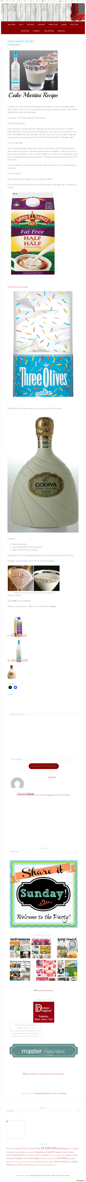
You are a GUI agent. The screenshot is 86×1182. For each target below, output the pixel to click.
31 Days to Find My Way (30, 1148)
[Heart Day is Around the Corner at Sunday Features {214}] (46, 971)
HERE (14, 601)
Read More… (52, 777)
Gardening (62, 1093)
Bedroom (48, 1093)
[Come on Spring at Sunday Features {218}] (41, 948)
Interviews (50, 1158)
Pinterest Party (32, 1161)
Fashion (9, 1155)
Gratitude (68, 1155)
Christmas (9, 1152)
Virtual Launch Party (25, 1165)
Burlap (76, 1148)
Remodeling (39, 1093)
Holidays (18, 1158)
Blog (59, 1148)
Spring (69, 1161)
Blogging (65, 1148)
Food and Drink (35, 1155)
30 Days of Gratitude (13, 1148)
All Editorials (49, 1148)
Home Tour (43, 1158)
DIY (53, 1152)
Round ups (45, 1161)
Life (55, 1158)
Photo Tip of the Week (22, 1161)
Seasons (51, 1162)
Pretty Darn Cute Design (60, 1175)
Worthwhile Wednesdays (50, 1164)
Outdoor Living (10, 1162)
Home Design (34, 1158)
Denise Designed (43, 12)
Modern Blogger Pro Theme (39, 1175)
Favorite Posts (18, 1155)
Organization (72, 1158)
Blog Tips (71, 1148)
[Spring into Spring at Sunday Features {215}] (20, 971)
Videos (15, 1164)
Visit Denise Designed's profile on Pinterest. (53, 795)
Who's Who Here (38, 1164)
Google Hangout (59, 1155)
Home (25, 1158)
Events (64, 1152)
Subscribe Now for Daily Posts (43, 766)
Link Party (62, 1158)
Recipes (39, 1162)
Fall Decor (71, 1152)
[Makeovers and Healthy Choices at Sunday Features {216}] (67, 971)
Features (26, 1155)
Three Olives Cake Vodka (17, 287)
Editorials (58, 1152)
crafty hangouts (30, 1152)
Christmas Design (19, 1152)
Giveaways (52, 1155)
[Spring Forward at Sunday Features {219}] (67, 948)
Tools (55, 1093)
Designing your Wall (42, 1152)
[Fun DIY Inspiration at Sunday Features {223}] (20, 948)
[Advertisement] (43, 736)
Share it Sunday (61, 1162)
